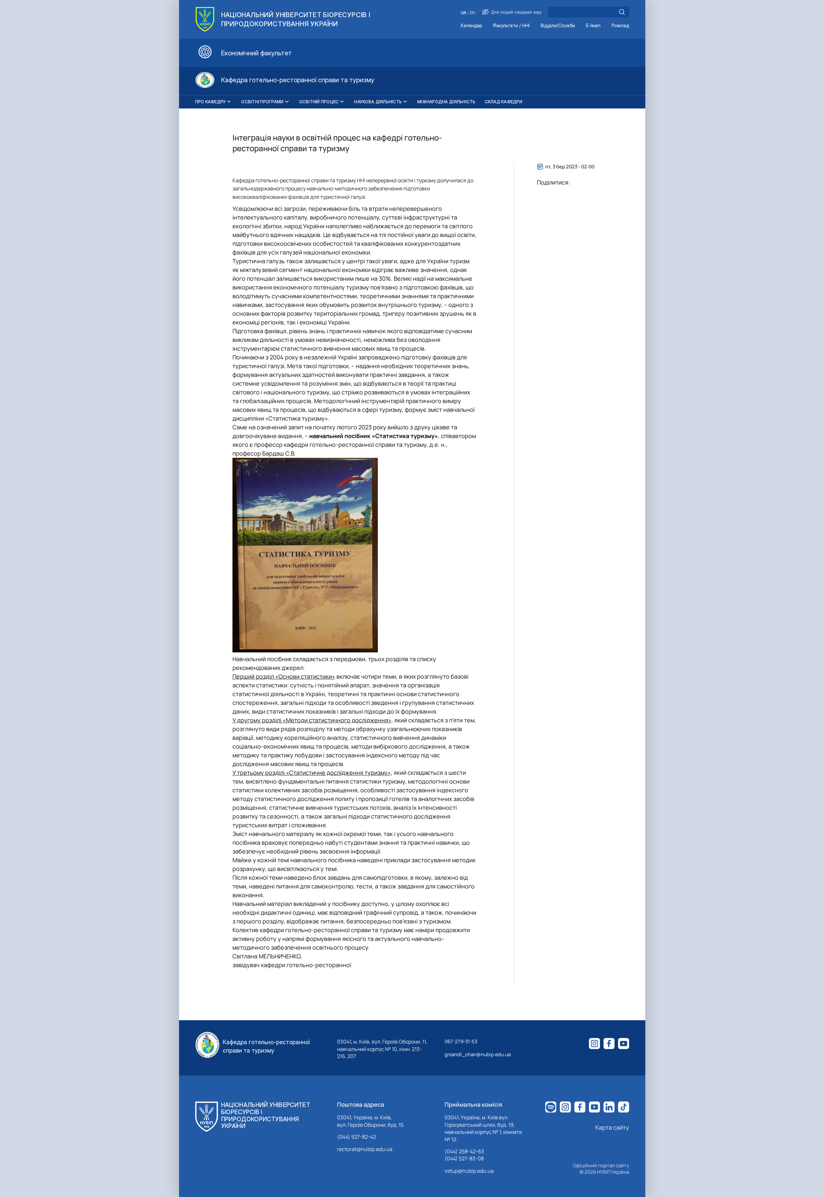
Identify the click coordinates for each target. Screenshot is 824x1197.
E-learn (593, 25)
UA (463, 13)
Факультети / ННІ (511, 25)
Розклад (620, 25)
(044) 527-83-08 (464, 1158)
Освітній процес (319, 101)
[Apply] (622, 11)
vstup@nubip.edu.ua (469, 1170)
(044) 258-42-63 (464, 1151)
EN (472, 13)
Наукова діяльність (378, 101)
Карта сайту (612, 1127)
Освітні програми (262, 101)
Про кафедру (210, 101)
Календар (471, 25)
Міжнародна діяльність (446, 101)
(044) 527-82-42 (356, 1136)
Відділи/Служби (558, 25)
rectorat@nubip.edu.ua (364, 1149)
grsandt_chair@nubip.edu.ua (478, 1054)
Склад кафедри (503, 101)
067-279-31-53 (461, 1041)
